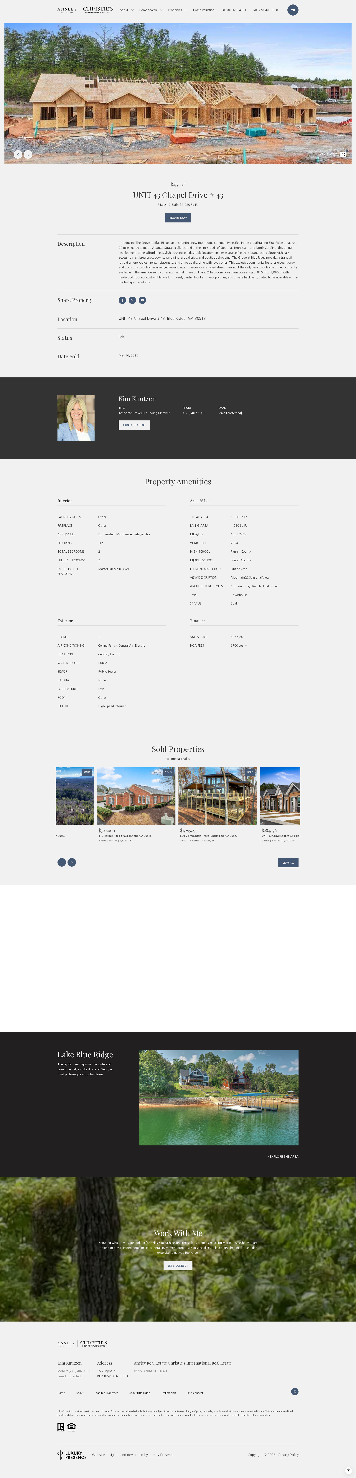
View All (288, 862)
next (28, 154)
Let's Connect (195, 1393)
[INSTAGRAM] (295, 1391)
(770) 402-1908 (194, 413)
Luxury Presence (161, 1454)
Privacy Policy (288, 1454)
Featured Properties (106, 1393)
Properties (175, 10)
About (124, 10)
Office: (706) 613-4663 (150, 1371)
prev (18, 154)
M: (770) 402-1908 (265, 10)
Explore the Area (284, 1156)
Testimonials (168, 1393)
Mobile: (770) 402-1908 (74, 1371)
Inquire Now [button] (178, 218)
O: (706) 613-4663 (234, 10)
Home (61, 1393)
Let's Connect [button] (178, 1265)
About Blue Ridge (139, 1393)
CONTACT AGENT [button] (134, 425)
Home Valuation (203, 10)
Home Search (148, 10)
